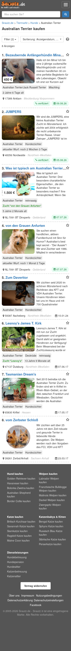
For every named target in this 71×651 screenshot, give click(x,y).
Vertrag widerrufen (35, 586)
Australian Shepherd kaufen (19, 494)
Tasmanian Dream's (20, 374)
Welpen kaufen (48, 474)
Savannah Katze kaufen (21, 526)
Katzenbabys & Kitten (52, 517)
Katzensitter (14, 576)
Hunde (34, 23)
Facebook (35, 605)
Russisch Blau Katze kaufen (50, 532)
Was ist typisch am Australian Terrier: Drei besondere (33, 170)
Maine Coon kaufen (18, 540)
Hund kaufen (15, 474)
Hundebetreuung (17, 557)
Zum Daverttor (16, 277)
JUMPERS (13, 111)
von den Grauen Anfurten (25, 225)
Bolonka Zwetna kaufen (20, 488)
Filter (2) (9, 39)
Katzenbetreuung (17, 571)
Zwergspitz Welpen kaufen (50, 506)
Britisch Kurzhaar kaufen (21, 521)
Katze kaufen (15, 517)
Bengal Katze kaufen (51, 521)
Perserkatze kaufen (50, 544)
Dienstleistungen (17, 552)
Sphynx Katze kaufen (51, 526)
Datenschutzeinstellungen (49, 600)
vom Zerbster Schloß (21, 420)
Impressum (27, 595)
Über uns (14, 595)
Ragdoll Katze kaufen (19, 535)
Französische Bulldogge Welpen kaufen (53, 488)
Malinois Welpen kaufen (52, 495)
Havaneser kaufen (17, 483)
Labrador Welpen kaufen (49, 480)
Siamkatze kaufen (17, 531)
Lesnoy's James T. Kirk (23, 323)
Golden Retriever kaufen (21, 478)
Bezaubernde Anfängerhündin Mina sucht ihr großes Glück (31, 57)
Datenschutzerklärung (20, 600)
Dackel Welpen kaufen (52, 500)
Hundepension (15, 562)
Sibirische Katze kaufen (52, 539)
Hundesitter (13, 566)
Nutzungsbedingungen (49, 595)
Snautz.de (7, 23)
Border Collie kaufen (19, 501)
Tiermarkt (21, 23)
